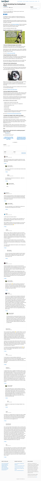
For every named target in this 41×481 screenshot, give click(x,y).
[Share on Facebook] (3, 14)
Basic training (4, 134)
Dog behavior (7, 134)
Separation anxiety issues (5, 465)
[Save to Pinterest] (5, 14)
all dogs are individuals (15, 24)
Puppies (13, 134)
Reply (5, 163)
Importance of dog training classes (12, 89)
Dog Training (10, 134)
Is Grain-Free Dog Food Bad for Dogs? (20, 465)
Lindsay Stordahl (5, 6)
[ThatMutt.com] (7, 1)
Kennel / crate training (4, 467)
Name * (5, 151)
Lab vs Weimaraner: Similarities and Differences (19, 464)
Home (3, 135)
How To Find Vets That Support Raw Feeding (19, 469)
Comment (4, 144)
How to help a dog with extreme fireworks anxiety (14, 113)
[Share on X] (6, 14)
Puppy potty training (4, 466)
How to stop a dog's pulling (5, 463)
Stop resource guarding (5, 464)
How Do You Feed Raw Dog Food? (19, 470)
